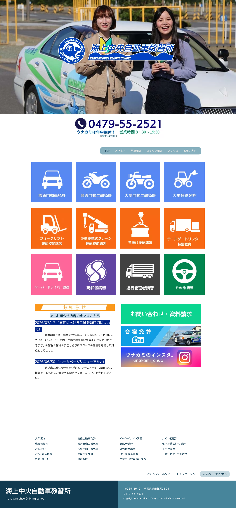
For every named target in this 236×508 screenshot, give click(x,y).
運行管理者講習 (129, 454)
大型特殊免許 (85, 454)
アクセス (173, 150)
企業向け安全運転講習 (133, 459)
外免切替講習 (128, 449)
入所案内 (120, 150)
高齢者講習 (126, 443)
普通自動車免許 (86, 438)
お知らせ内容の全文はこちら (78, 315)
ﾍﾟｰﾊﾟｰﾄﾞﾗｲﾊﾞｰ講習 (131, 438)
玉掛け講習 (168, 449)
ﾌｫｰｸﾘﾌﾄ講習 (169, 438)
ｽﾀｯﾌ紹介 (40, 449)
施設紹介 (136, 150)
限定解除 (82, 459)
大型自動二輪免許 (87, 449)
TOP (107, 150)
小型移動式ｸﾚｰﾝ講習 (174, 443)
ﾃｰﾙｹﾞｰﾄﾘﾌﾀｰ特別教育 (174, 454)
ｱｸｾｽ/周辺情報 (43, 454)
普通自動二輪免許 (87, 443)
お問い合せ (190, 150)
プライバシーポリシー (159, 474)
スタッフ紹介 (154, 150)
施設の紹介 (41, 443)
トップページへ (186, 474)
